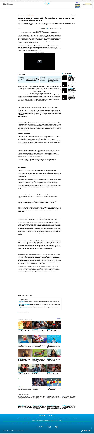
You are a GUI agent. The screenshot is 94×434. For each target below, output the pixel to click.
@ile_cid (45, 89)
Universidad (44, 6)
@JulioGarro (58, 86)
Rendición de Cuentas (27, 295)
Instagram (44, 415)
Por (19, 28)
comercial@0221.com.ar (47, 423)
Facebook (47, 415)
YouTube (51, 415)
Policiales (39, 6)
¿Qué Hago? (60, 6)
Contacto (60, 420)
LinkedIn (54, 415)
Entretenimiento (74, 418)
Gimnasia (55, 6)
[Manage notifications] (91, 428)
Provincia (32, 418)
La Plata (34, 6)
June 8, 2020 (48, 93)
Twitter (49, 415)
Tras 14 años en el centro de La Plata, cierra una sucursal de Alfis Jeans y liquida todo (39, 305)
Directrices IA (53, 420)
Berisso (39, 418)
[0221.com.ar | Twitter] (86, 1)
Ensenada (43, 418)
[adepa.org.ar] (39, 427)
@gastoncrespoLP (57, 89)
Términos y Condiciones (36, 420)
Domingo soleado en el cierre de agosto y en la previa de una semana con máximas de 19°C (39, 302)
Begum (66, 418)
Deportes (48, 418)
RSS (57, 420)
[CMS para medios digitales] (86, 431)
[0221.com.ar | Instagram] (82, 1)
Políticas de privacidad (45, 420)
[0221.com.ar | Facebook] (84, 1)
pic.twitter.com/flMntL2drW (39, 91)
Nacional (36, 418)
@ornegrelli (49, 89)
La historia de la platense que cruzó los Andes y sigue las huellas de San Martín (38, 308)
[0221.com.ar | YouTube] (88, 1)
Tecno (69, 418)
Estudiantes (50, 6)
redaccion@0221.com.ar (81, 422)
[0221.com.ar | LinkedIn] (90, 1)
